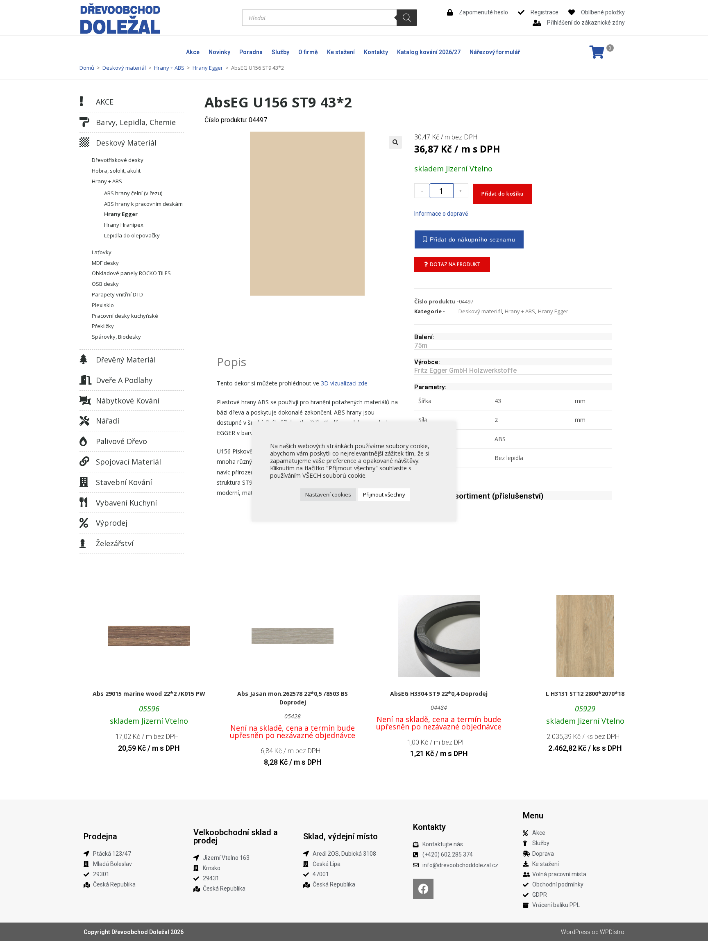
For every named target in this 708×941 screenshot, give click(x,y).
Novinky (219, 52)
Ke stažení (341, 52)
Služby (280, 52)
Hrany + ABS (169, 67)
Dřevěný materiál (126, 360)
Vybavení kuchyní (126, 503)
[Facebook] (423, 889)
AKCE (104, 102)
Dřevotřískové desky (117, 160)
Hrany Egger (208, 67)
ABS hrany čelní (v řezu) (133, 193)
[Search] (407, 17)
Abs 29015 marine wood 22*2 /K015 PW (149, 693)
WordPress (575, 932)
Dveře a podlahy (124, 380)
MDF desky (105, 263)
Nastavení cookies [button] (328, 494)
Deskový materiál (124, 67)
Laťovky (101, 252)
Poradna (251, 52)
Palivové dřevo (121, 441)
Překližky (103, 326)
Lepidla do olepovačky (132, 235)
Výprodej (111, 523)
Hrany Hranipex (123, 224)
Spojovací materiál (128, 462)
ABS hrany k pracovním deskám (143, 203)
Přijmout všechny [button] (384, 494)
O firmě (308, 52)
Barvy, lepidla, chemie (136, 122)
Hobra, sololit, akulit (116, 170)
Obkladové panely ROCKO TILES (131, 273)
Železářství (115, 543)
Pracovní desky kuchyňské (125, 315)
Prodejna (100, 836)
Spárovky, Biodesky (116, 336)
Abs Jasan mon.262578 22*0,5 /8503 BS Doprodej (292, 698)
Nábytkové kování (127, 401)
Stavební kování (124, 482)
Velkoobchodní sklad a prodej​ (235, 836)
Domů (86, 67)
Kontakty (376, 52)
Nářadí (107, 421)
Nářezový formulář (495, 52)
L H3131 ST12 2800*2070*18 (585, 693)
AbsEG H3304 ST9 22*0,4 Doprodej (439, 693)
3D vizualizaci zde (344, 383)
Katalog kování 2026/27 (429, 52)
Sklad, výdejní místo (340, 836)
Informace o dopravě (441, 213)
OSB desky (105, 283)
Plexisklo (103, 305)
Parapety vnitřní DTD (117, 294)
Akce (193, 52)
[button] (395, 142)
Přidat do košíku (502, 193)
